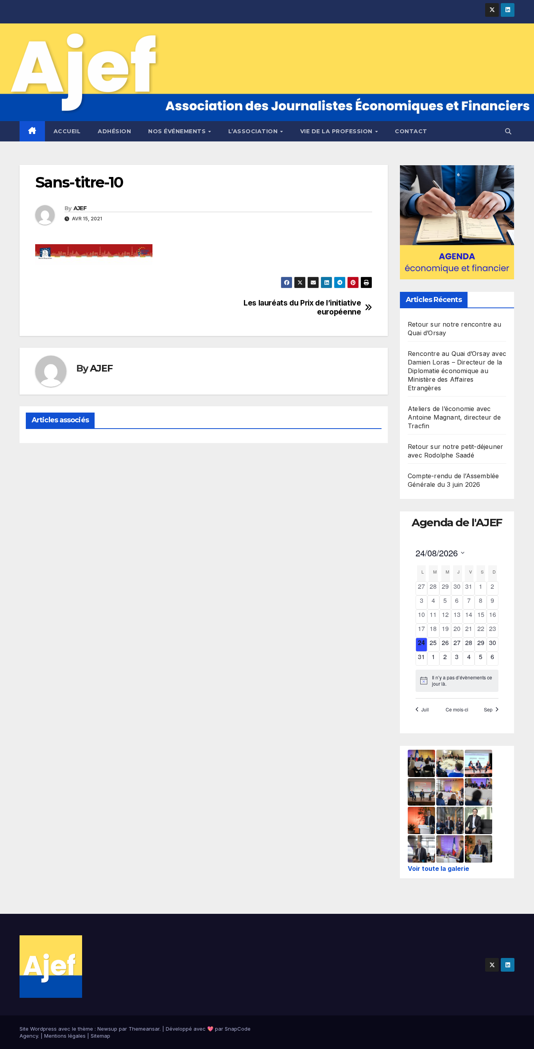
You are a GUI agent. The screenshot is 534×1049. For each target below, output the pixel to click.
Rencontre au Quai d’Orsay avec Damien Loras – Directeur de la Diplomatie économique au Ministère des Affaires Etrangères (457, 371)
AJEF (79, 208)
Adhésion (114, 131)
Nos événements (178, 131)
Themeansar (144, 1029)
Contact (411, 131)
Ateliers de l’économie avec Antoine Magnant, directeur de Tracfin (454, 417)
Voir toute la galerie (438, 868)
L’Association (254, 131)
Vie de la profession (337, 131)
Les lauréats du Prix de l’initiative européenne (302, 307)
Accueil (67, 131)
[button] (508, 131)
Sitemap (100, 1036)
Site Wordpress (38, 1029)
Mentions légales (65, 1036)
